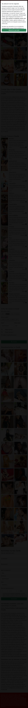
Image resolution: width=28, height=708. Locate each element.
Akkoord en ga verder (14, 30)
